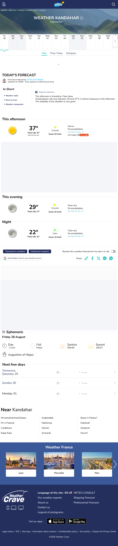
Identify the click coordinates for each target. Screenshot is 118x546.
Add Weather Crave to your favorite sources (24, 258)
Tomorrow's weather (15, 251)
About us (43, 502)
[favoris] (81, 18)
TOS (17, 531)
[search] (113, 4)
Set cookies (85, 531)
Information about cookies (44, 531)
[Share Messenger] (105, 258)
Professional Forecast (86, 502)
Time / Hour (56, 53)
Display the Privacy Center (104, 531)
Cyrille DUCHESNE (34, 79)
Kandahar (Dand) (32, 10)
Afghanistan (12, 10)
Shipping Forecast (84, 497)
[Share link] (86, 258)
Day (44, 53)
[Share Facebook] (92, 258)
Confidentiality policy (67, 531)
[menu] (4, 4)
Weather (3, 10)
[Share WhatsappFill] (111, 258)
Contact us (44, 507)
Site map (26, 531)
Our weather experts (50, 497)
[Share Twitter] (98, 258)
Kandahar (21, 10)
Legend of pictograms (50, 512)
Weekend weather (40, 251)
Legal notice (7, 531)
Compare (71, 53)
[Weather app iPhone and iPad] (56, 521)
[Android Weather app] (77, 521)
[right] (115, 41)
